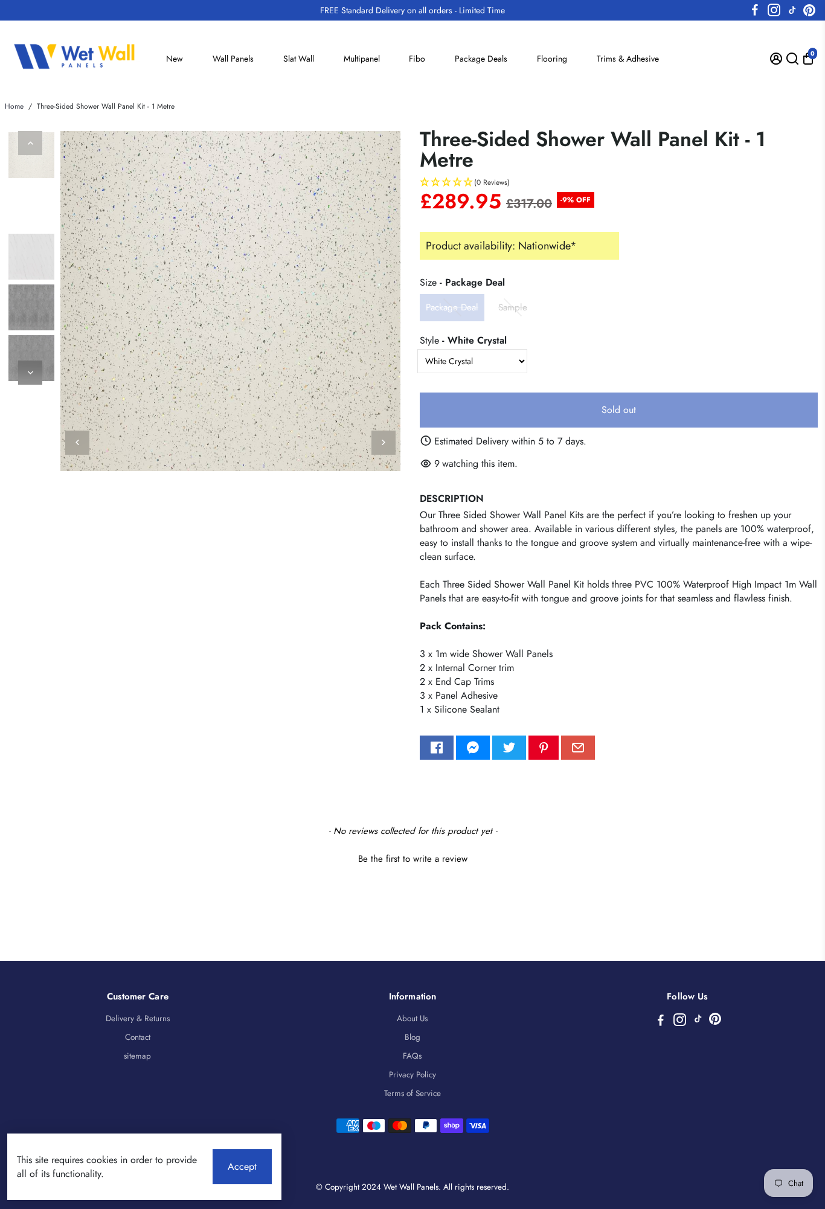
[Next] (30, 373)
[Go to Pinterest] (809, 10)
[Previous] (30, 143)
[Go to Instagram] (774, 10)
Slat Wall (298, 59)
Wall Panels (233, 59)
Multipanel (362, 59)
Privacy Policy (412, 1074)
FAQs (412, 1056)
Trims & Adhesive (628, 59)
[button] (619, 182)
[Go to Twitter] (509, 748)
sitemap (137, 1056)
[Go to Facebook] (755, 10)
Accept (242, 1166)
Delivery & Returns (138, 1018)
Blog (412, 1037)
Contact (137, 1037)
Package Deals (481, 59)
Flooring (552, 59)
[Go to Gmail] (578, 748)
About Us (412, 1018)
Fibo (417, 59)
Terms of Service (412, 1093)
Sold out (619, 410)
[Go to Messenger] (473, 748)
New (174, 59)
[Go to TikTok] (792, 10)
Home (14, 106)
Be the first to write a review (412, 859)
